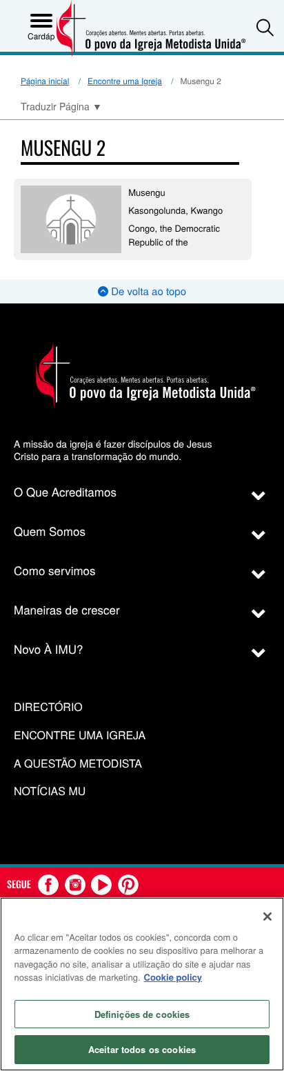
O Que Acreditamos (65, 491)
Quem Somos (49, 530)
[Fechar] (267, 916)
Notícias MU (49, 791)
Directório (48, 707)
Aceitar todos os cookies (142, 1049)
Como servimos (55, 570)
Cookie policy (173, 976)
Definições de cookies (142, 1014)
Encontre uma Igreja (125, 81)
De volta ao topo (147, 291)
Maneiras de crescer (67, 609)
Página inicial (45, 81)
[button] (265, 27)
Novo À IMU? (48, 648)
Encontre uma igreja (79, 735)
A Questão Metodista (78, 764)
